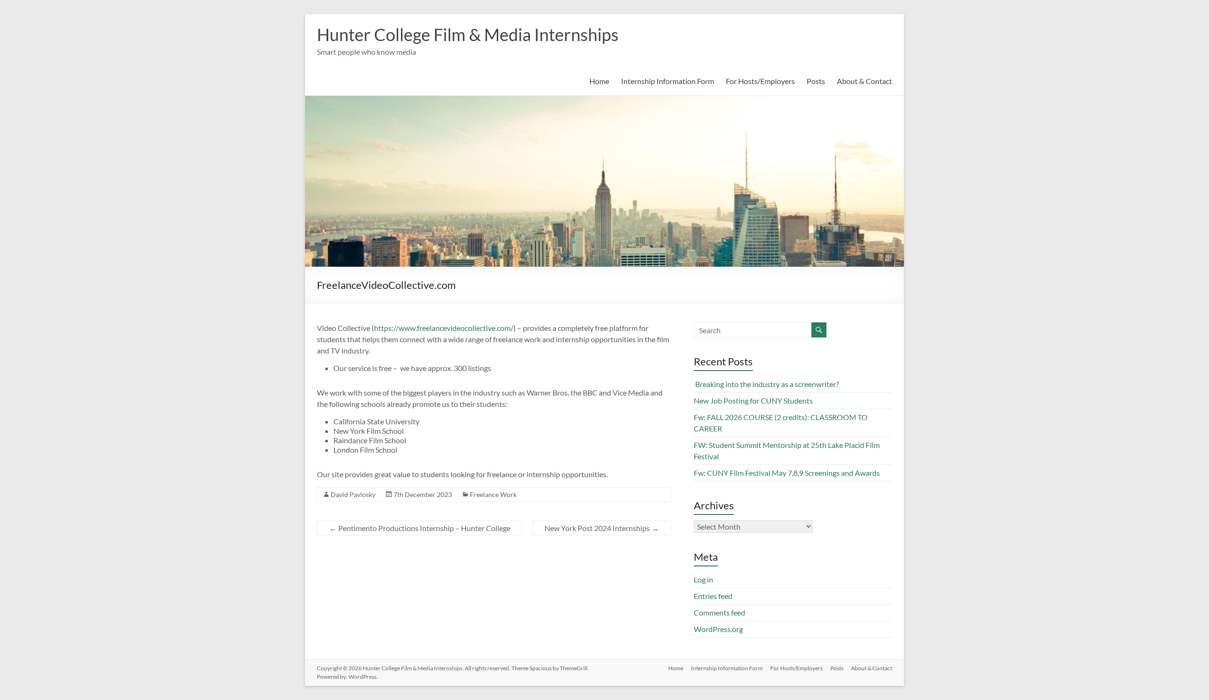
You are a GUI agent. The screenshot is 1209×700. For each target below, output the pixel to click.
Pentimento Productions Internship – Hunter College (420, 527)
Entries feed (713, 595)
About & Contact (864, 80)
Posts (816, 80)
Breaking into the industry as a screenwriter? (766, 384)
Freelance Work (493, 494)
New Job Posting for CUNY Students (753, 400)
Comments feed (719, 612)
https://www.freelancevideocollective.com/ (443, 327)
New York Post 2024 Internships (602, 527)
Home (599, 80)
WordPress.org (718, 628)
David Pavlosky (353, 494)
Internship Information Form (667, 80)
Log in (703, 579)
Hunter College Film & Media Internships (468, 34)
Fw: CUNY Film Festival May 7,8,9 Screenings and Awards (787, 472)
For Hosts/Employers (760, 80)
